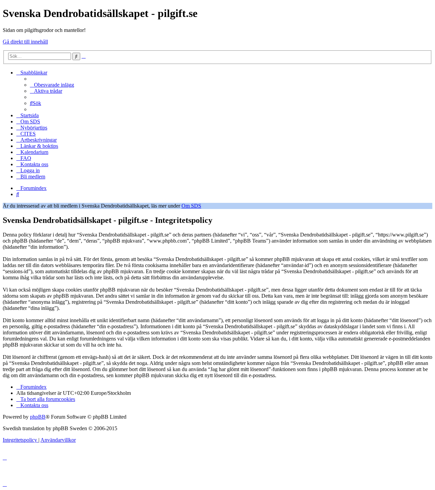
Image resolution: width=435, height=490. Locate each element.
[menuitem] (52, 85)
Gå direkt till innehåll (25, 42)
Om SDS (191, 206)
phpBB (38, 417)
